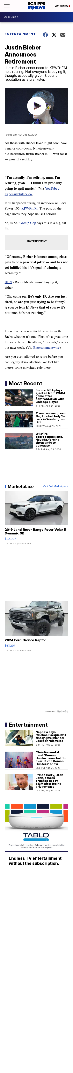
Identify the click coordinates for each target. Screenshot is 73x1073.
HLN (8, 282)
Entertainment (20, 34)
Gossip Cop (27, 222)
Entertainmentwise (46, 347)
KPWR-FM (29, 208)
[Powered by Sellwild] (62, 711)
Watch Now (62, 6)
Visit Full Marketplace (55, 486)
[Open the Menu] (6, 6)
